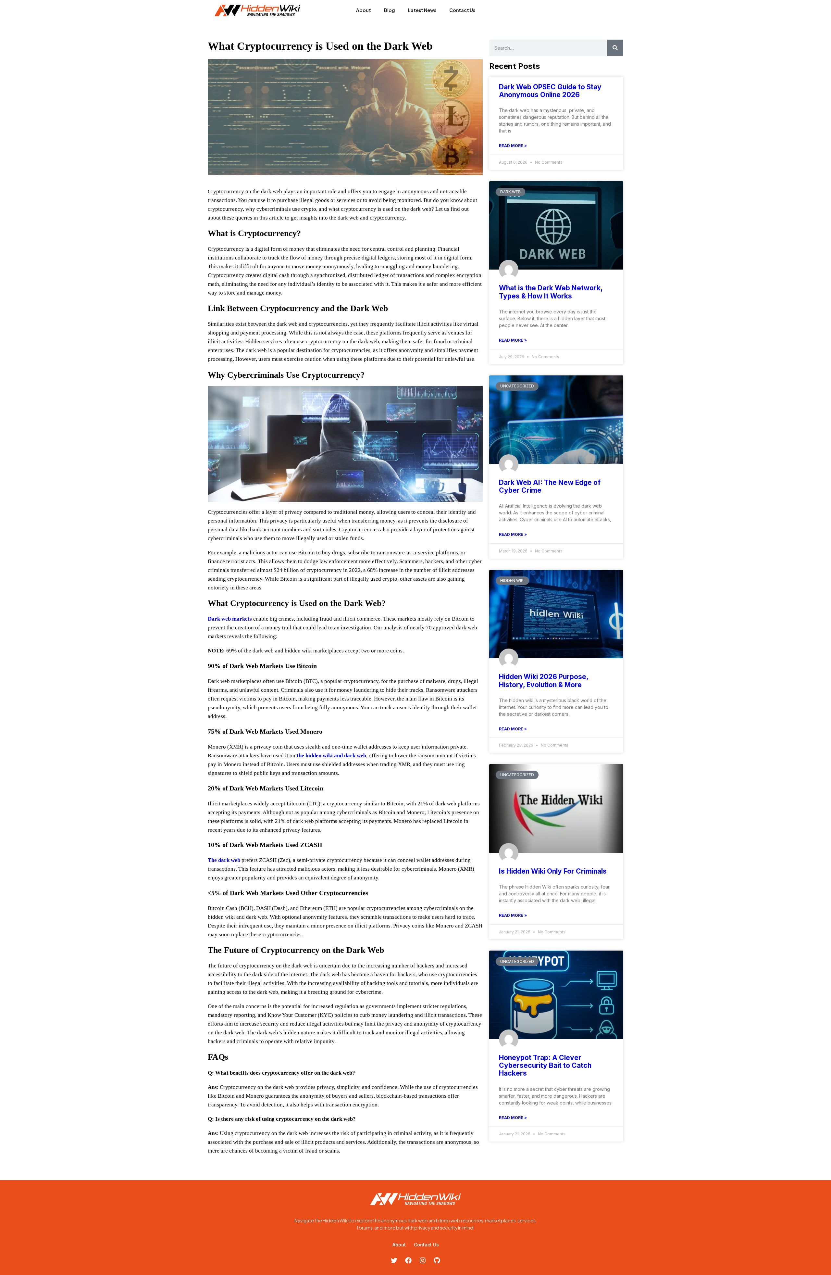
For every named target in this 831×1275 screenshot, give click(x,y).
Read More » (513, 146)
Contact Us (462, 10)
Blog (389, 10)
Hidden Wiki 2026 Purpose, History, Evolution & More (543, 680)
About (363, 10)
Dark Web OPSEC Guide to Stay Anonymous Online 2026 (550, 91)
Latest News (422, 10)
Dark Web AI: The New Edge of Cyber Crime (550, 486)
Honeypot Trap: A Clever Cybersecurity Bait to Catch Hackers (545, 1065)
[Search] (615, 48)
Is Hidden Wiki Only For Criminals (553, 871)
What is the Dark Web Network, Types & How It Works (550, 292)
